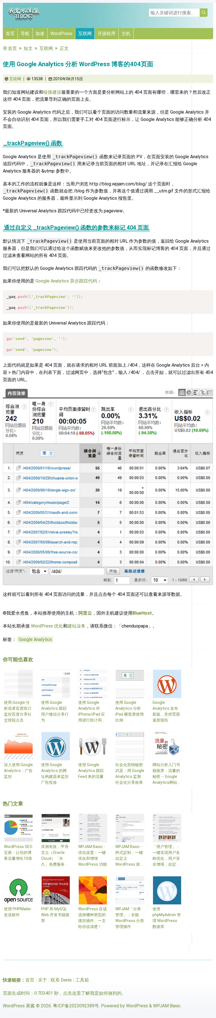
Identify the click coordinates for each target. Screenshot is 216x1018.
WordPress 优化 (47, 626)
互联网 (85, 33)
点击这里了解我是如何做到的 (92, 993)
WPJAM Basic (167, 1005)
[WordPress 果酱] (24, 19)
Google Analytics (35, 639)
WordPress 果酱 (19, 1005)
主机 (126, 33)
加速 (39, 33)
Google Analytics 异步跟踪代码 (66, 281)
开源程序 (107, 33)
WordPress (61, 33)
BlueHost (142, 613)
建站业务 (77, 626)
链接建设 (52, 92)
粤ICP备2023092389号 (76, 1005)
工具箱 (82, 980)
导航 (25, 33)
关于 (42, 980)
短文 (28, 48)
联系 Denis (61, 980)
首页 (10, 33)
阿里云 (85, 613)
